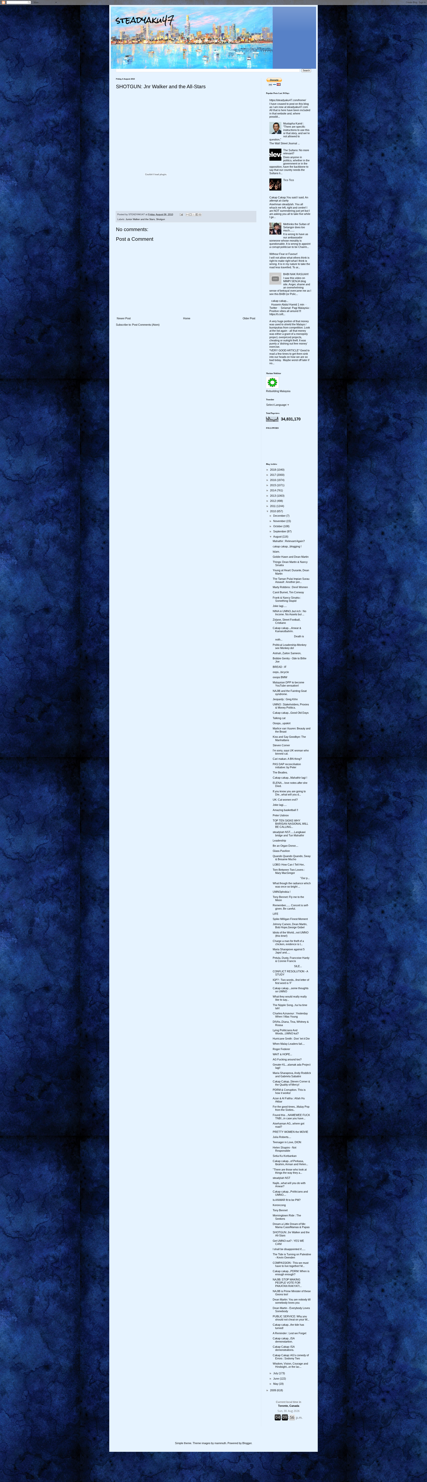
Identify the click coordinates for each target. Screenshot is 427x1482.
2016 (273, 480)
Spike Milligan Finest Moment (290, 919)
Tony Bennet (280, 1210)
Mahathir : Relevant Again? (289, 541)
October (278, 526)
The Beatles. (280, 772)
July (276, 1373)
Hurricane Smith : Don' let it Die (291, 1038)
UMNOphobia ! (281, 891)
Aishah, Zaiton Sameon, (287, 653)
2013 (273, 495)
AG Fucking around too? (287, 1059)
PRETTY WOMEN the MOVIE (290, 1131)
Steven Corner (281, 745)
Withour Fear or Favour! (283, 254)
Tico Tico (288, 180)
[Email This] (187, 214)
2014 (273, 490)
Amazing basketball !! (285, 810)
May (276, 1383)
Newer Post (124, 318)
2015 (273, 485)
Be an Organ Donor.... (285, 845)
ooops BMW (280, 677)
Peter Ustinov (281, 815)
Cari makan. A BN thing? (287, 758)
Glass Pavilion (281, 851)
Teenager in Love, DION (287, 1142)
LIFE (275, 913)
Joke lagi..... (280, 606)
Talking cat (279, 718)
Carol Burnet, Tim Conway (288, 592)
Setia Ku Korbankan (285, 1156)
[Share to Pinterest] (200, 214)
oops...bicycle (281, 672)
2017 (273, 474)
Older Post (249, 318)
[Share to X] (193, 214)
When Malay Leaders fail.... (289, 1043)
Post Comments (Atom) (145, 324)
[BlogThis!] (190, 214)
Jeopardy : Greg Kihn (285, 699)
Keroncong (279, 1205)
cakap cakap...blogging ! (287, 546)
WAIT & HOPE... (282, 1054)
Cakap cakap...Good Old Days (291, 712)
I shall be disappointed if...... (289, 1249)
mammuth (220, 1443)
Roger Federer (281, 1049)
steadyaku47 (145, 20)
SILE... (287, 966)
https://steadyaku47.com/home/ (287, 100)
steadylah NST (281, 1178)
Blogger (247, 1443)
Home (186, 318)
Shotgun (160, 219)
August (277, 536)
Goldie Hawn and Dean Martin (291, 556)
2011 (273, 506)
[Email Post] (181, 214)
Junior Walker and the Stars (140, 219)
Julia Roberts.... (282, 1137)
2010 (273, 511)
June (276, 1378)
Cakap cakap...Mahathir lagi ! (290, 777)
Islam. (276, 551)
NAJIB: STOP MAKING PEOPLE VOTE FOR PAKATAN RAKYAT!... (287, 1282)
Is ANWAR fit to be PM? (287, 1200)
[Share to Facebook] (196, 214)
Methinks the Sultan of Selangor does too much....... (296, 227)
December (279, 515)
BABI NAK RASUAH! (296, 274)
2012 (273, 501)
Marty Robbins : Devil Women (290, 587)
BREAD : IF (280, 667)
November (279, 521)
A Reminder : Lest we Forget (289, 1333)
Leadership (279, 840)
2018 (273, 469)
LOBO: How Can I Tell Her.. (289, 864)
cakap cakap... (279, 300)
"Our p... (291, 878)
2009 (273, 1390)
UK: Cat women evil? (285, 799)
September (280, 531)
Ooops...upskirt (281, 723)
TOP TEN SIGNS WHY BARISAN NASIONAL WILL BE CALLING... (290, 823)
